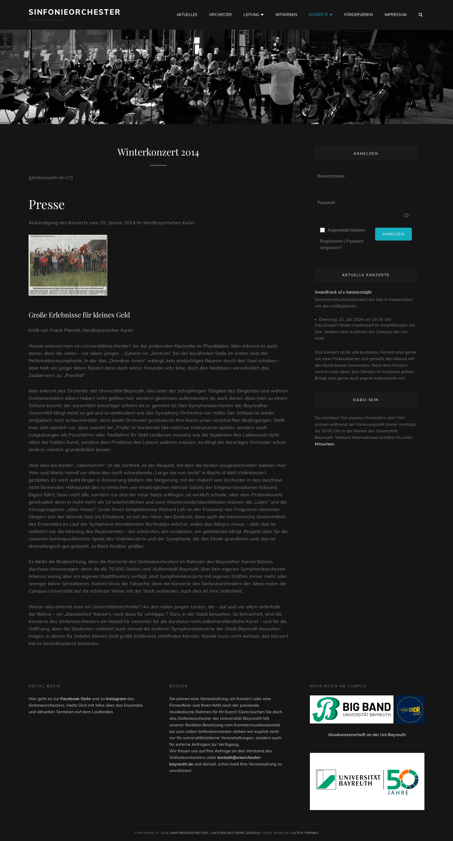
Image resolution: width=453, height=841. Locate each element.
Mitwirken (286, 14)
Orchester (220, 14)
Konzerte (318, 14)
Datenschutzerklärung (235, 833)
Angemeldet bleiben (346, 230)
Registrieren (331, 241)
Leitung (251, 14)
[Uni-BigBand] (351, 709)
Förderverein (358, 14)
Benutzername (331, 176)
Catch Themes (304, 833)
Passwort (326, 202)
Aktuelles (187, 14)
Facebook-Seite (75, 698)
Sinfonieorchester (75, 12)
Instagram (116, 698)
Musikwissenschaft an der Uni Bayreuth (367, 734)
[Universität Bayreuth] (367, 781)
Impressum (396, 14)
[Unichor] (410, 709)
